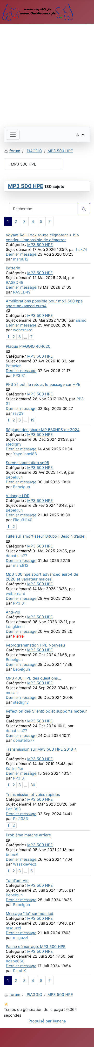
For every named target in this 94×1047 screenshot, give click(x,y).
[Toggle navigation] (13, 135)
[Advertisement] (47, 74)
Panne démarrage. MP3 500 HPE (36, 946)
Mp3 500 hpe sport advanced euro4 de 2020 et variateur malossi (42, 576)
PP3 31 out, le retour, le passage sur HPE (43, 384)
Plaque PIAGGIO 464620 (28, 346)
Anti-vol (13, 612)
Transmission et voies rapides (33, 794)
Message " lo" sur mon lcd (29, 913)
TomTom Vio (17, 880)
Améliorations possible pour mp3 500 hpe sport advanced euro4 (44, 303)
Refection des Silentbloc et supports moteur (46, 711)
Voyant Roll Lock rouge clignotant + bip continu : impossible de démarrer (42, 237)
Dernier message (21, 254)
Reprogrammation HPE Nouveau (35, 645)
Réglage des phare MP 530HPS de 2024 (43, 429)
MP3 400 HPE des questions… (33, 678)
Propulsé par (40, 1021)
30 (32, 784)
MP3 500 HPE (25, 186)
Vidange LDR (17, 495)
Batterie (13, 268)
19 (32, 420)
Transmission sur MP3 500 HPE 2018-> (41, 749)
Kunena (59, 1021)
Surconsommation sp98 (27, 462)
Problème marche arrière (28, 835)
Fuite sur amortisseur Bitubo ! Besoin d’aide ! (46, 536)
